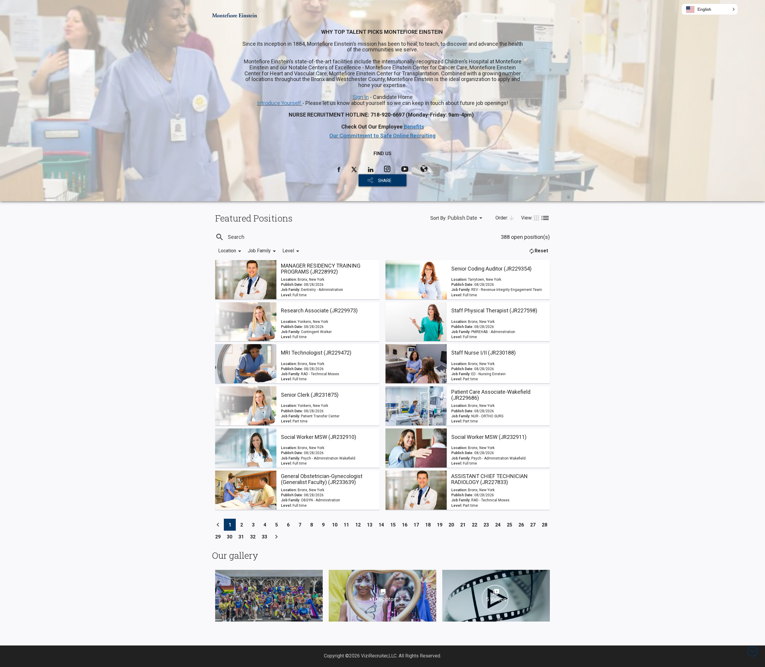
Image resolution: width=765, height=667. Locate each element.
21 (464, 525)
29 (219, 537)
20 (453, 525)
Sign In (361, 97)
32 (254, 537)
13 (371, 525)
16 (406, 525)
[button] (710, 9)
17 (418, 525)
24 (499, 525)
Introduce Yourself (279, 103)
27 (534, 525)
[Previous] (218, 525)
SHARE (384, 180)
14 (383, 525)
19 (441, 525)
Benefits (414, 126)
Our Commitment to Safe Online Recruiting (382, 135)
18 (429, 525)
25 (511, 525)
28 (546, 525)
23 (488, 525)
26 (522, 525)
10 (336, 525)
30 (231, 537)
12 (359, 525)
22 (476, 525)
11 (348, 525)
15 (394, 525)
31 (242, 537)
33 (266, 537)
